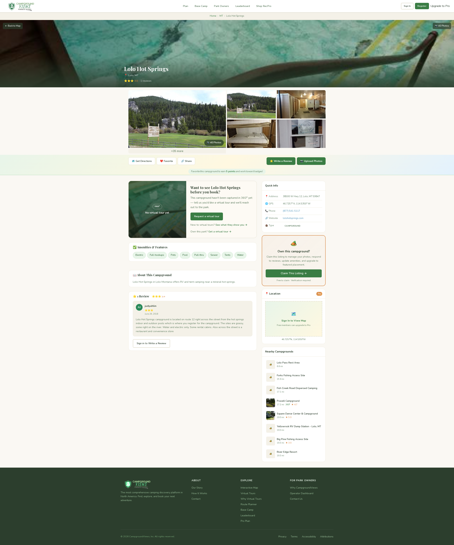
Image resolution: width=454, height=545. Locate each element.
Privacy (282, 536)
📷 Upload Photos (311, 161)
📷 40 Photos (442, 25)
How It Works (199, 493)
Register (422, 6)
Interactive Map (249, 487)
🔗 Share (186, 161)
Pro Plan (245, 521)
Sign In (407, 6)
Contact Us (296, 499)
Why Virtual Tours (251, 499)
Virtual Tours (248, 493)
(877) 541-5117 (291, 211)
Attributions (326, 536)
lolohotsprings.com (293, 218)
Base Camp (201, 6)
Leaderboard (242, 6)
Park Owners (221, 6)
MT (221, 16)
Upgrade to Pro (440, 6)
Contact (196, 499)
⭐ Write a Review (281, 161)
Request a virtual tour (206, 216)
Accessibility (309, 536)
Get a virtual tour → (219, 231)
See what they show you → (231, 225)
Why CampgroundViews (304, 487)
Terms (294, 536)
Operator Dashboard (301, 493)
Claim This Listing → (294, 273)
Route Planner (249, 504)
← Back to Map (13, 25)
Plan (185, 6)
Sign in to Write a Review (151, 343)
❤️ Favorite (166, 161)
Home (213, 16)
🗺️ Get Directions (142, 161)
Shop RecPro (263, 6)
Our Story (197, 487)
